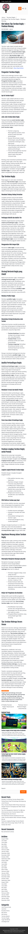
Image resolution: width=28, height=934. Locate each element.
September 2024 (5, 880)
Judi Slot (3, 909)
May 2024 (4, 887)
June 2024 (4, 885)
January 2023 (5, 898)
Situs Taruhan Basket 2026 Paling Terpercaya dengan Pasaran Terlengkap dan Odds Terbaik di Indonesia (13, 806)
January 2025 (5, 873)
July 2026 (4, 840)
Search (3, 788)
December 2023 (5, 896)
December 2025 (5, 853)
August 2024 (4, 882)
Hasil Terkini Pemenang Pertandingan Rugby (11, 779)
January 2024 (5, 895)
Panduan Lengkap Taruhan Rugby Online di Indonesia (13, 730)
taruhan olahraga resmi (11, 701)
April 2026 (4, 846)
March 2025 (4, 869)
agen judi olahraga (11, 693)
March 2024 (4, 891)
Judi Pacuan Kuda (6, 907)
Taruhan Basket (5, 916)
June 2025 (4, 864)
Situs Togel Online (19, 68)
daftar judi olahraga (12, 694)
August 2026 (4, 839)
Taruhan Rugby (5, 690)
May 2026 (4, 844)
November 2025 (5, 855)
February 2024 (5, 893)
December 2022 (5, 900)
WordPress (21, 931)
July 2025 (4, 862)
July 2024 (4, 884)
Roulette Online (5, 910)
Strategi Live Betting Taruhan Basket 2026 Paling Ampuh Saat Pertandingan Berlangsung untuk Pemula (13, 801)
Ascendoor (10, 931)
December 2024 (5, 875)
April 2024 (4, 889)
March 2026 (4, 848)
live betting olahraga (11, 696)
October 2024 (5, 878)
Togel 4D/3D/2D (5, 919)
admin (11, 29)
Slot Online (4, 914)
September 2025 (5, 858)
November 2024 (5, 876)
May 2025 (4, 866)
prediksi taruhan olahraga (14, 698)
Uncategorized (5, 921)
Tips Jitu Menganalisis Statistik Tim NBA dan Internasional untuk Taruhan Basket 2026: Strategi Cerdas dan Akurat (13, 812)
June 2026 (4, 842)
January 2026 (5, 851)
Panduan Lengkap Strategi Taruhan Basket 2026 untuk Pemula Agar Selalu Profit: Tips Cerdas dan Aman (12, 822)
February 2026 (5, 849)
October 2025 (5, 857)
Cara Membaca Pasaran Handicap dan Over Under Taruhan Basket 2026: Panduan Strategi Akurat (13, 817)
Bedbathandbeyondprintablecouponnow (12, 930)
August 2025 (4, 860)
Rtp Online (4, 912)
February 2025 (5, 871)
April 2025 (4, 867)
